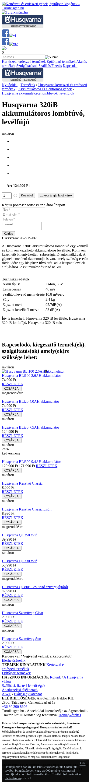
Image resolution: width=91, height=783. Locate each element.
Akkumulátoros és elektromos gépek (45, 89)
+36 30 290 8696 (14, 707)
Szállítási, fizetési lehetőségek (23, 686)
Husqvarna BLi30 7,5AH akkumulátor (30, 427)
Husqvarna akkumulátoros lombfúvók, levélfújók (38, 93)
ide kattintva (13, 778)
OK (82, 763)
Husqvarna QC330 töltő (19, 561)
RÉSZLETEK (12, 384)
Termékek (28, 85)
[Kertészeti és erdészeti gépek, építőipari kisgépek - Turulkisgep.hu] (45, 8)
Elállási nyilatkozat (28, 694)
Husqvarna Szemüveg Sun (21, 639)
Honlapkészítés (70, 715)
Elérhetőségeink (13, 660)
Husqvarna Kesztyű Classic (22, 483)
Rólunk (55, 677)
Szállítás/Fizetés (50, 66)
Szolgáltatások (27, 66)
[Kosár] (4, 48)
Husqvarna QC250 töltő (19, 535)
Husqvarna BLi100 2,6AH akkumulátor (31, 376)
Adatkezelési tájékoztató (20, 690)
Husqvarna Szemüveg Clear (22, 613)
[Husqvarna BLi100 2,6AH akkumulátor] (33, 371)
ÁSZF (6, 694)
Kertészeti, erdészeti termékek (24, 61)
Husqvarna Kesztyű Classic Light (26, 509)
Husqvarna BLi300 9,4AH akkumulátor (31, 462)
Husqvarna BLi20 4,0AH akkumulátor (30, 401)
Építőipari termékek (61, 61)
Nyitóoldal (10, 85)
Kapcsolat (70, 66)
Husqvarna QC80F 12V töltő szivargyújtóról (35, 587)
